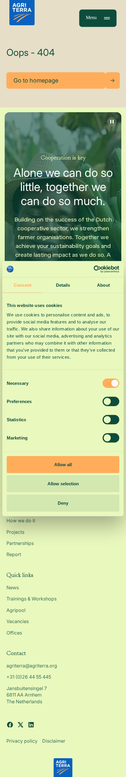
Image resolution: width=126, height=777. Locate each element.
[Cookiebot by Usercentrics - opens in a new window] (93, 269)
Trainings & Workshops (31, 599)
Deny (63, 502)
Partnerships (20, 543)
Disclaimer (53, 741)
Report (13, 554)
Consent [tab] (22, 285)
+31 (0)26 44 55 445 (28, 677)
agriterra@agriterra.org (31, 666)
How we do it (20, 520)
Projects (15, 532)
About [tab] (103, 285)
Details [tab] (63, 285)
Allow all (63, 464)
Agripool (15, 610)
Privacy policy (22, 741)
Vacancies (17, 621)
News (12, 587)
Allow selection (63, 483)
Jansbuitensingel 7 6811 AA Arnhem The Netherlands (27, 694)
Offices (14, 633)
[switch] (111, 401)
